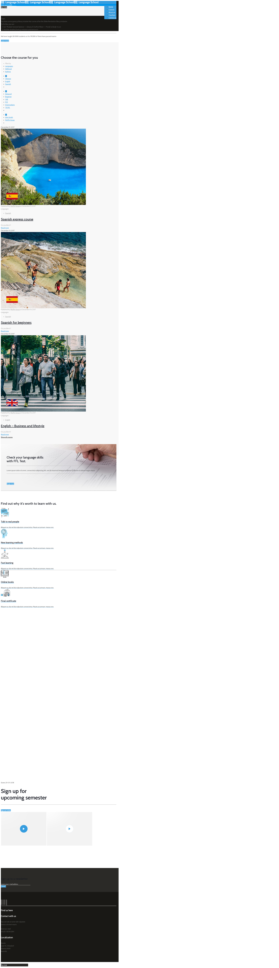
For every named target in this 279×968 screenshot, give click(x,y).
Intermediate (10, 105)
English (7, 81)
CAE (6, 99)
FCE (6, 102)
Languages (9, 66)
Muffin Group (10, 120)
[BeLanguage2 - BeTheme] (50, 3)
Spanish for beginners (16, 322)
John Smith (9, 117)
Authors (8, 72)
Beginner (8, 97)
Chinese (8, 79)
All (6, 76)
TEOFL (7, 108)
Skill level (8, 69)
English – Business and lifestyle (22, 426)
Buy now (4, 7)
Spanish (8, 84)
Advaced (8, 94)
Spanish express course (17, 219)
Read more (5, 228)
